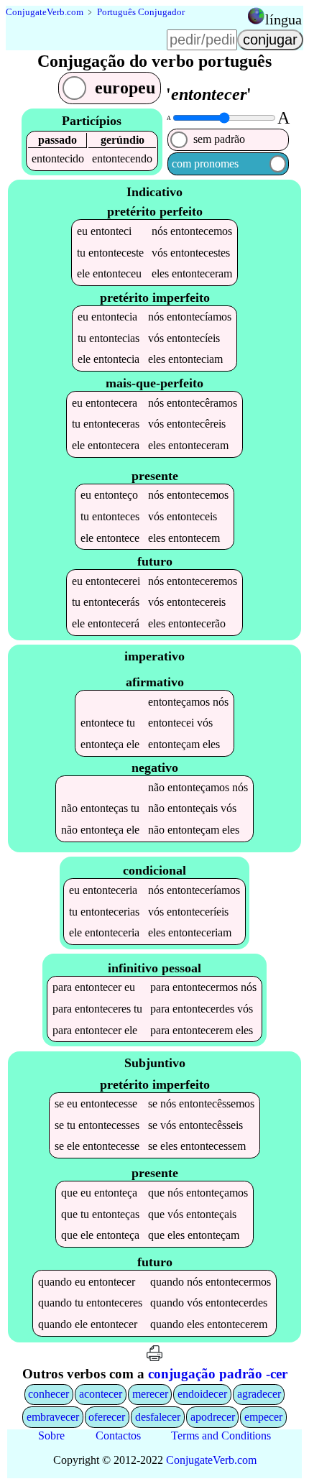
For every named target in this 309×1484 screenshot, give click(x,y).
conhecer (48, 1394)
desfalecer (157, 1417)
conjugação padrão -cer (217, 1373)
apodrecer (212, 1417)
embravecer (53, 1417)
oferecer (106, 1417)
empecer (263, 1417)
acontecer (100, 1394)
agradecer (259, 1394)
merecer (150, 1394)
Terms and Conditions (221, 1435)
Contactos (118, 1435)
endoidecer (202, 1394)
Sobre (51, 1435)
